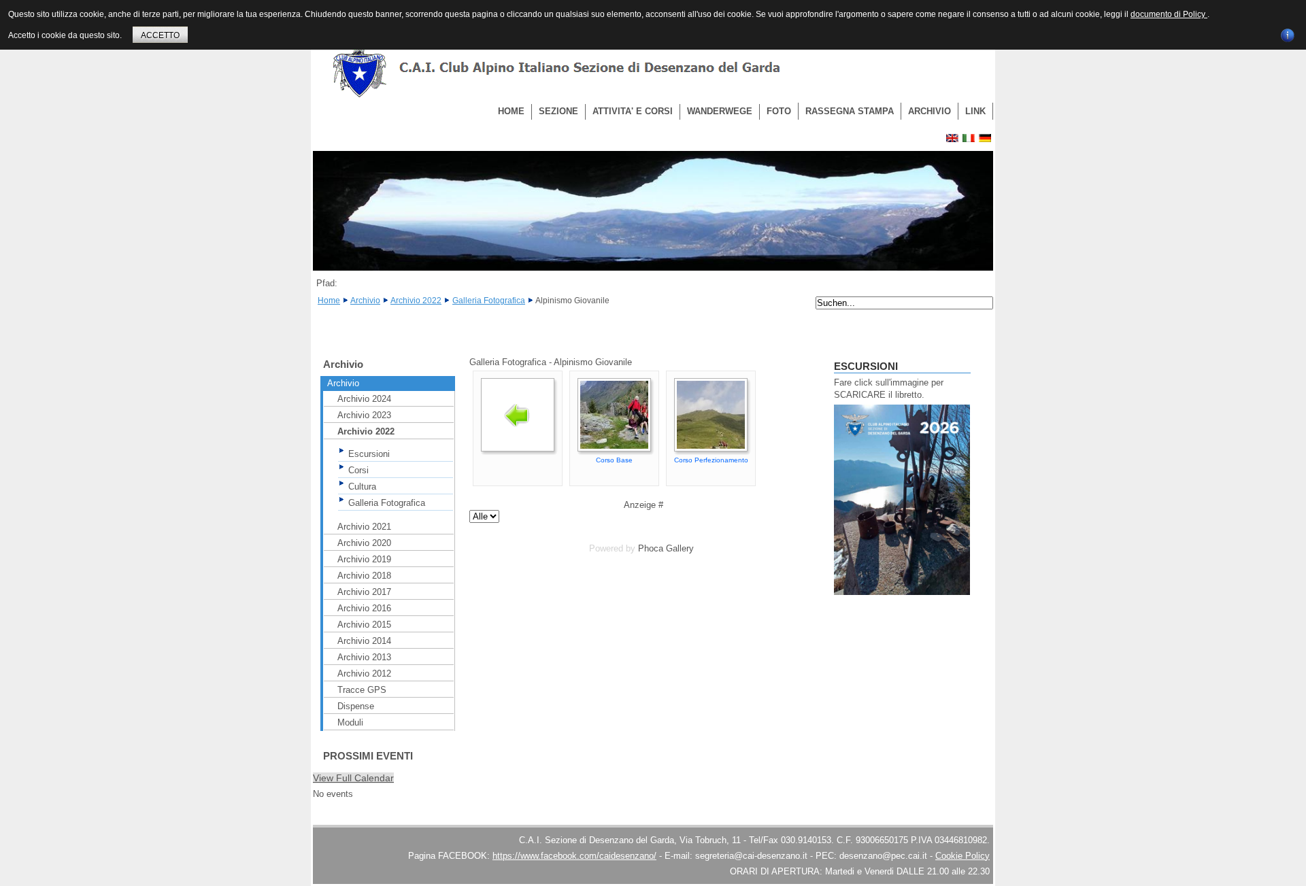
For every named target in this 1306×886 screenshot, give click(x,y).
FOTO (779, 111)
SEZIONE (558, 111)
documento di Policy (1169, 14)
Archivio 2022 (415, 300)
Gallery (680, 548)
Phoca (650, 548)
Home (329, 300)
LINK (975, 111)
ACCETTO (160, 35)
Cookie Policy (962, 856)
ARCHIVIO (929, 111)
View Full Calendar (353, 777)
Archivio (365, 300)
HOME (511, 111)
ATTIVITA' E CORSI (632, 111)
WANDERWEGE (719, 111)
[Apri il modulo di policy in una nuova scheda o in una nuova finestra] (1287, 33)
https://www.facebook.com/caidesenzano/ (574, 856)
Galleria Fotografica (488, 300)
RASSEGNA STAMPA (849, 111)
